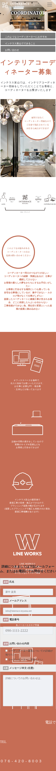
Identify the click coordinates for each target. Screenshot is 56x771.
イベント (28, 381)
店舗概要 (28, 407)
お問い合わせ (28, 416)
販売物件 (28, 389)
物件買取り (28, 398)
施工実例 (28, 372)
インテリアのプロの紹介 (28, 363)
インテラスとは (28, 355)
